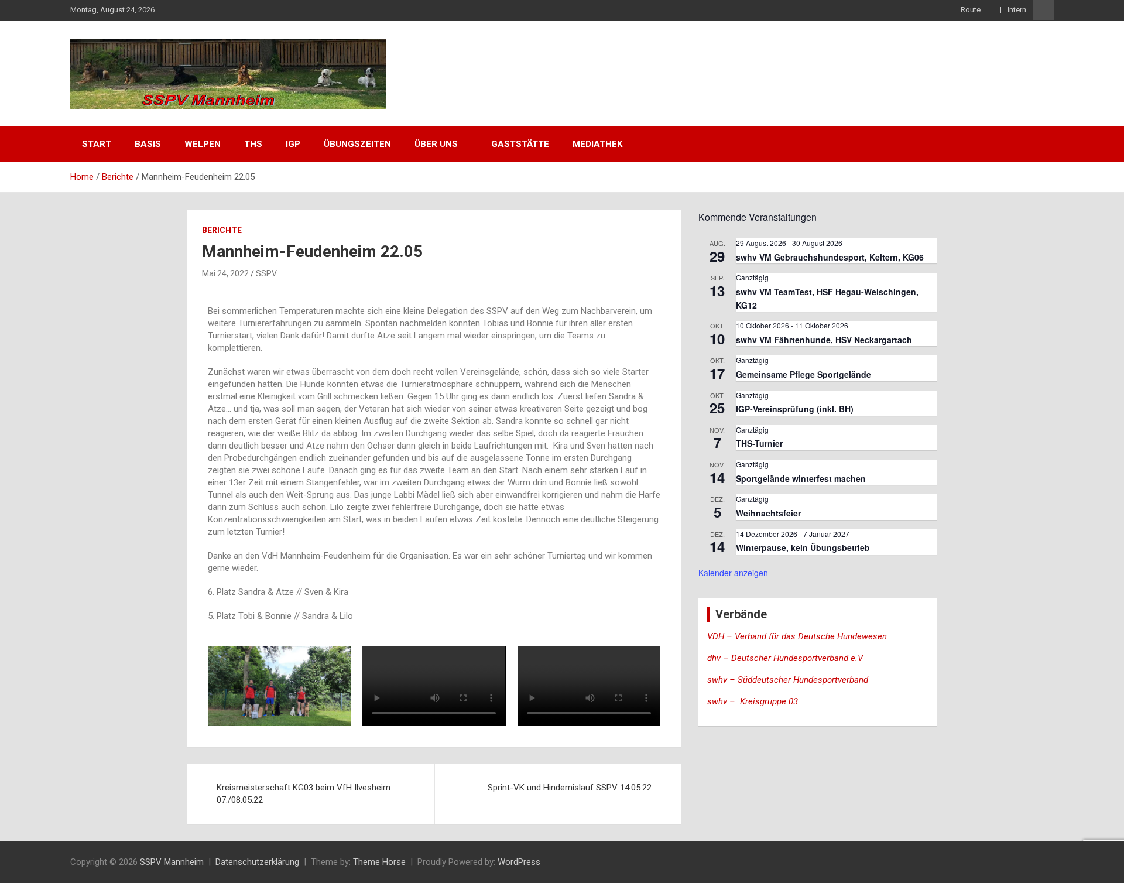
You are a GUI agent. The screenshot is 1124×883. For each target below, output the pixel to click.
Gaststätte (520, 144)
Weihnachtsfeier (768, 513)
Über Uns (436, 144)
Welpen (202, 144)
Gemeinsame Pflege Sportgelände (803, 374)
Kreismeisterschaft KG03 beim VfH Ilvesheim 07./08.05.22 (303, 793)
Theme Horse (379, 862)
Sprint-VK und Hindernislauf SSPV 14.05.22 (570, 787)
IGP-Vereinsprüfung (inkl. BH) (795, 409)
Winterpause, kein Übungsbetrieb (803, 547)
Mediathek (597, 144)
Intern (1017, 9)
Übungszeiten (357, 144)
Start (96, 144)
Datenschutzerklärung (257, 862)
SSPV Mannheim (172, 862)
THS (253, 144)
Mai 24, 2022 (225, 273)
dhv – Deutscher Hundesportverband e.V (785, 658)
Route (971, 9)
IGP (293, 144)
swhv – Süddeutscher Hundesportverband (787, 680)
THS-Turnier (759, 443)
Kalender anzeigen (733, 573)
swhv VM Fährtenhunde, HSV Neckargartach (824, 339)
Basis (148, 144)
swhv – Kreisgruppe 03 (753, 701)
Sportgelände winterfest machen (801, 478)
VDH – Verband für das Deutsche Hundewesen (797, 636)
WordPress (519, 862)
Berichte (222, 230)
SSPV (266, 273)
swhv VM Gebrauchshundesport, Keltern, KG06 (830, 257)
